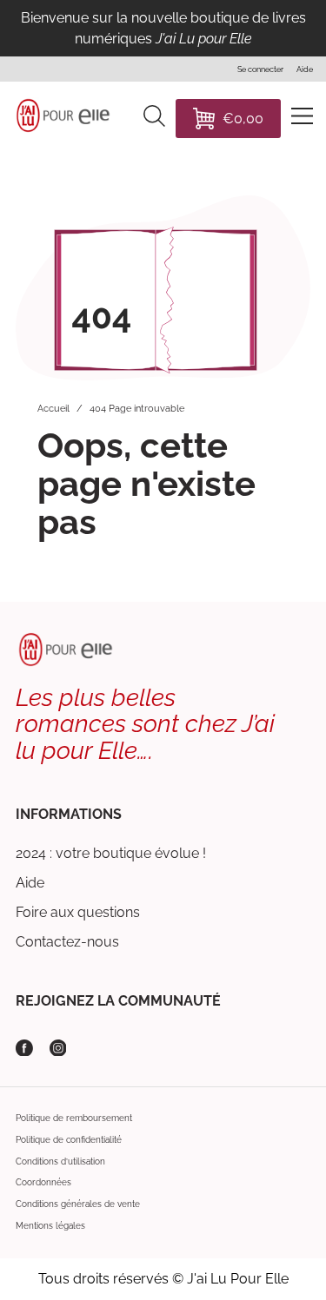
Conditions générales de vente (78, 1204)
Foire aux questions (78, 912)
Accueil (53, 408)
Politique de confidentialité (69, 1140)
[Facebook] (24, 1048)
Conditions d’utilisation (60, 1161)
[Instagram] (58, 1048)
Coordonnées (43, 1182)
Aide (30, 882)
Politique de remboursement (74, 1118)
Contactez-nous (67, 942)
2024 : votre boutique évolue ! (111, 853)
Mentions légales (50, 1226)
